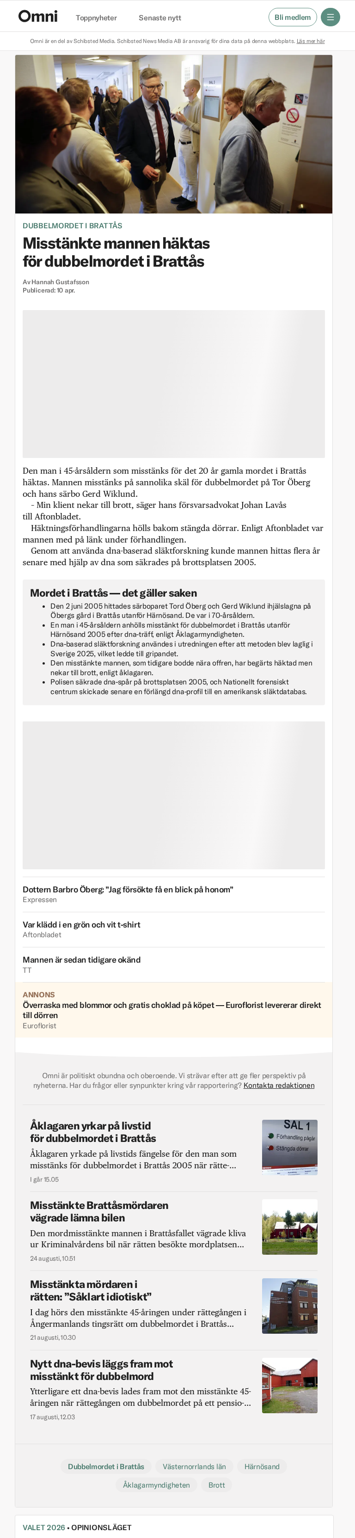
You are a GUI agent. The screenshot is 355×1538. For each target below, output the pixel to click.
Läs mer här (311, 40)
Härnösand (262, 1466)
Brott (216, 1484)
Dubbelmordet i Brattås (72, 225)
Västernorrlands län (194, 1466)
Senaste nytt (160, 18)
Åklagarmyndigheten (156, 1484)
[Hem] (37, 16)
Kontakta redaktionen (279, 1085)
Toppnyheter (96, 18)
